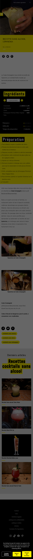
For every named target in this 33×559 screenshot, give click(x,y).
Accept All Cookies (26, 554)
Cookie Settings (6, 554)
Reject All (17, 554)
